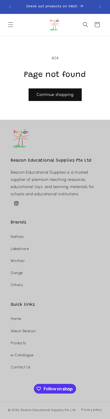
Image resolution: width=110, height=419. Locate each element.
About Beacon (23, 331)
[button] (11, 25)
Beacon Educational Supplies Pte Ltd (48, 410)
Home (16, 318)
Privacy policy (91, 409)
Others (17, 285)
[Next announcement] (100, 7)
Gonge (17, 273)
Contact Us (21, 367)
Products (18, 343)
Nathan (17, 236)
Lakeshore (20, 248)
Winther (18, 261)
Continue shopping (55, 94)
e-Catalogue (22, 355)
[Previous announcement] (10, 7)
